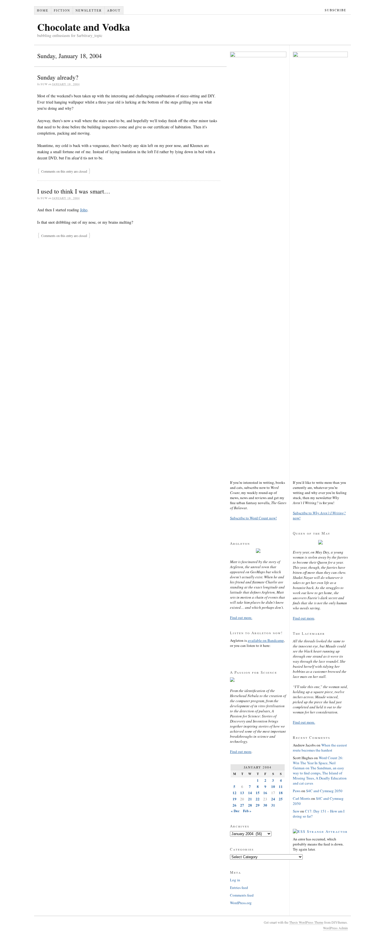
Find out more (240, 751)
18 (281, 792)
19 (234, 798)
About (114, 10)
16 (265, 792)
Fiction (62, 10)
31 (273, 805)
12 (234, 792)
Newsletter (89, 10)
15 (258, 792)
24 (273, 798)
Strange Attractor (327, 831)
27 (242, 805)
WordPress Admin (335, 928)
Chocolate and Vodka (83, 26)
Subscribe (335, 10)
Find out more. (241, 617)
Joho (83, 209)
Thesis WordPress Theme (306, 922)
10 (273, 786)
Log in (235, 879)
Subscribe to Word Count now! (253, 517)
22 (258, 798)
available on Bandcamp (266, 640)
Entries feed (239, 887)
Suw (296, 811)
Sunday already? (57, 77)
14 (250, 792)
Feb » (247, 810)
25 (281, 798)
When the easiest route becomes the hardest (320, 748)
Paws (296, 790)
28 (250, 805)
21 (250, 798)
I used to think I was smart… (73, 191)
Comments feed (242, 895)
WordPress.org (241, 902)
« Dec (235, 810)
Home (42, 10)
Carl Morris (301, 798)
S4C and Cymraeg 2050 (324, 790)
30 (265, 805)
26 (234, 805)
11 (281, 786)
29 (258, 805)
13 (242, 792)
